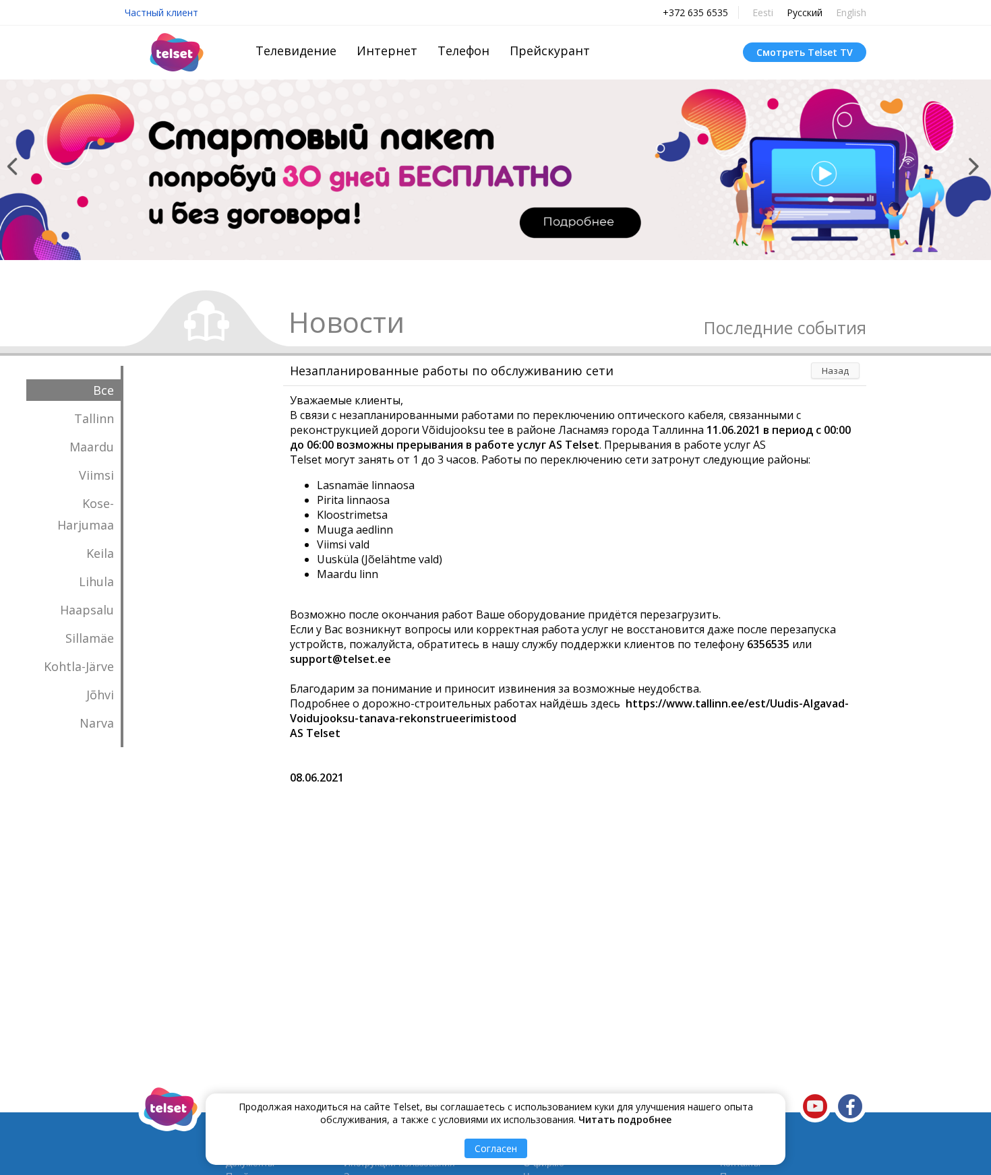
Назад (835, 370)
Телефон (463, 50)
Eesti (762, 12)
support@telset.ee (340, 659)
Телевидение (296, 50)
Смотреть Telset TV (804, 52)
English (851, 12)
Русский (804, 12)
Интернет (387, 50)
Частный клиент (161, 12)
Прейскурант (550, 50)
